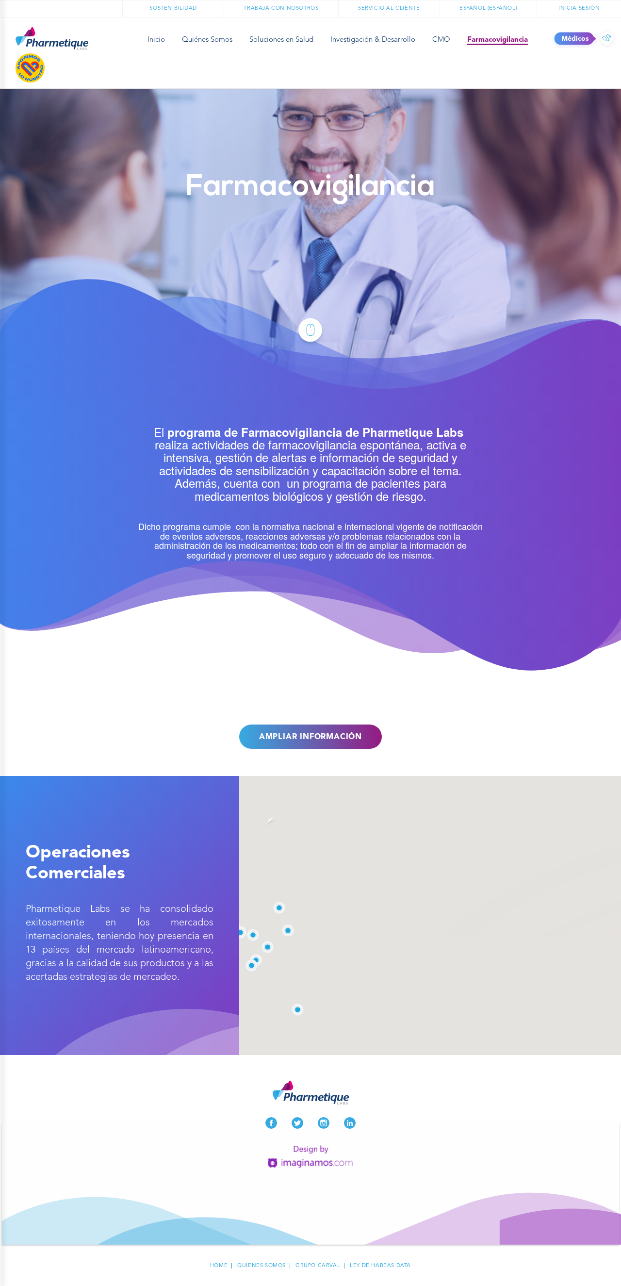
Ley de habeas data (380, 1266)
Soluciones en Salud (281, 40)
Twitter (297, 1123)
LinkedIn (350, 1123)
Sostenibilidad (172, 8)
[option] (310, 240)
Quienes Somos (261, 1266)
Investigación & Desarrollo (372, 40)
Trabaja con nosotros (281, 8)
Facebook (271, 1123)
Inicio (156, 40)
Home (219, 1266)
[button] (240, 932)
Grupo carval (317, 1266)
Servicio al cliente (389, 8)
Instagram (323, 1123)
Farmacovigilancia (497, 40)
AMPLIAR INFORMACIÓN (310, 737)
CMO (441, 40)
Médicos (606, 39)
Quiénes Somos (207, 40)
